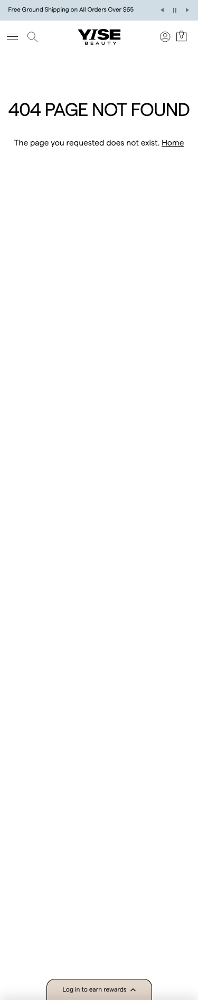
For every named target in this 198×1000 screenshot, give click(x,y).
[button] (99, 989)
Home (173, 143)
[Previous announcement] (162, 10)
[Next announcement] (187, 10)
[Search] (34, 37)
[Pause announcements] (174, 10)
